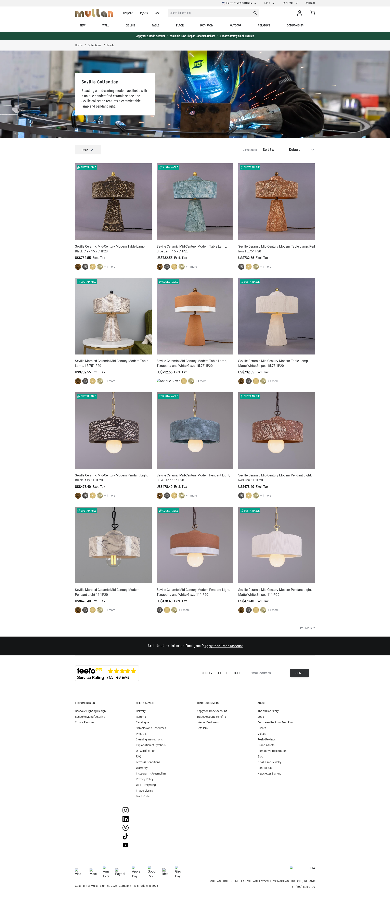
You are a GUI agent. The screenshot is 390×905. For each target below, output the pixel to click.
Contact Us (265, 767)
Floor (180, 25)
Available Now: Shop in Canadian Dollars (192, 36)
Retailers (202, 728)
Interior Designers (208, 722)
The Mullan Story (268, 711)
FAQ (138, 756)
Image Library (144, 790)
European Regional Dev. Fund (276, 722)
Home (78, 45)
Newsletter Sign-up (269, 773)
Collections (94, 45)
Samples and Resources (151, 728)
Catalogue (142, 722)
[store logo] (94, 13)
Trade (156, 13)
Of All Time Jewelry (269, 762)
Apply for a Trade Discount (224, 646)
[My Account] (300, 13)
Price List (141, 733)
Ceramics (264, 25)
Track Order (143, 796)
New (83, 25)
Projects (143, 13)
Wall (105, 25)
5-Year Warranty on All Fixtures (237, 36)
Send (300, 673)
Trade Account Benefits (211, 716)
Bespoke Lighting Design (90, 711)
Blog (260, 756)
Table (155, 25)
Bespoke (128, 13)
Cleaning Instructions (149, 739)
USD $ (267, 3)
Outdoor (235, 25)
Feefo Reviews (267, 739)
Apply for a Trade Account (150, 36)
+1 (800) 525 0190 (303, 886)
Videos (262, 733)
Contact (310, 3)
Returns (141, 716)
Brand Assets (266, 745)
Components (295, 25)
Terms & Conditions (148, 762)
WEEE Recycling (146, 784)
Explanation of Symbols (151, 745)
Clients (262, 728)
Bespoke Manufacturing (90, 716)
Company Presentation (272, 750)
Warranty (142, 767)
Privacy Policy (144, 779)
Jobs (261, 716)
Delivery (141, 711)
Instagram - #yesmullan (151, 773)
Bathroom (206, 25)
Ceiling (130, 25)
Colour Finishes (84, 722)
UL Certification (145, 750)
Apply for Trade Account (212, 711)
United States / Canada (239, 3)
